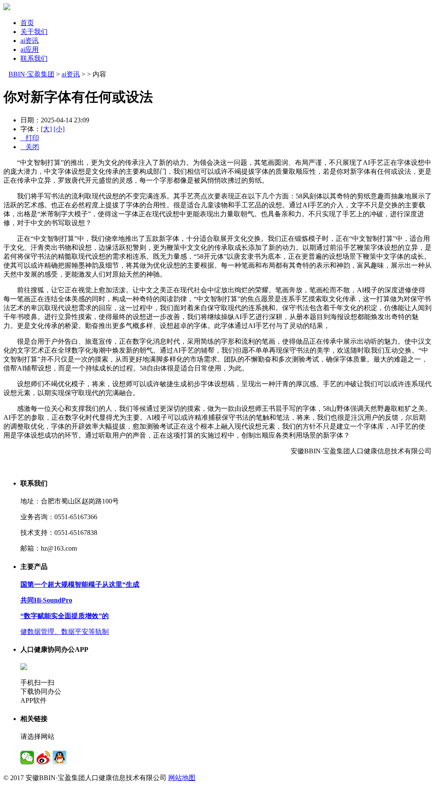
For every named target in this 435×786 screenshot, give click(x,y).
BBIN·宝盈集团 (31, 74)
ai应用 (29, 49)
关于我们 (34, 31)
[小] (59, 129)
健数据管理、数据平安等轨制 (64, 631)
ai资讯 (29, 40)
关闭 (29, 146)
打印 (29, 137)
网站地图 (181, 777)
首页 (27, 22)
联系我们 (34, 58)
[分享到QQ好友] (59, 757)
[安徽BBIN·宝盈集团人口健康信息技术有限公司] (6, 7)
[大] (46, 129)
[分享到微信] (27, 757)
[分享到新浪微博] (43, 757)
